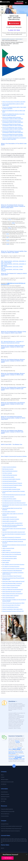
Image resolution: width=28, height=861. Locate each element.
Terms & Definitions (5, 813)
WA (22, 841)
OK (5, 841)
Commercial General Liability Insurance (11, 479)
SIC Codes (3, 801)
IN (20, 838)
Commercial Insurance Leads (7, 781)
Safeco (16, 756)
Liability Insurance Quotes (8, 548)
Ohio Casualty (12, 753)
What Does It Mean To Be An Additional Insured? (13, 581)
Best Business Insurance (7, 469)
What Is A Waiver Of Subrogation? (10, 587)
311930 (13, 223)
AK (1, 848)
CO (7, 838)
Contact (2, 777)
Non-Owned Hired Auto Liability (9, 558)
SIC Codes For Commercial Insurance (10, 566)
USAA (20, 758)
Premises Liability (6, 560)
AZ (4, 838)
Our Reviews (3, 784)
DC (11, 838)
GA (15, 838)
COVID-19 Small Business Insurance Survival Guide (13, 494)
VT (20, 841)
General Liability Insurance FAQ (9, 521)
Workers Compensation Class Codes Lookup (12, 609)
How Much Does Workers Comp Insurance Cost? (11, 828)
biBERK (18, 742)
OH (3, 841)
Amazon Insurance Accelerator (9, 467)
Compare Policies (4, 823)
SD (12, 841)
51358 (2, 269)
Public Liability (5, 562)
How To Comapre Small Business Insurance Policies (14, 539)
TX (15, 841)
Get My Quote (18, 3)
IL (19, 838)
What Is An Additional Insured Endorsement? (12, 589)
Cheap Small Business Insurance (9, 475)
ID (17, 838)
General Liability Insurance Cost (9, 517)
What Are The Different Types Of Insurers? (12, 576)
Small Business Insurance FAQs (7, 811)
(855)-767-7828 (19, 1)
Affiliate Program (4, 779)
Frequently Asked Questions (7, 809)
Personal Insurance (5, 794)
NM (26, 839)
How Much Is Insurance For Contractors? (11, 537)
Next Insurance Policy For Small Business (11, 554)
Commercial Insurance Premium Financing (12, 483)
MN (8, 839)
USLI (23, 758)
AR (3, 838)
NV (20, 839)
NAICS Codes (3, 798)
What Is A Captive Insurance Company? (11, 585)
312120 (7, 240)
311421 (9, 219)
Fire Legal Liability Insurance (8, 511)
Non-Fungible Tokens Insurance (9, 556)
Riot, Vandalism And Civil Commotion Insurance (13, 564)
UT (17, 841)
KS (22, 838)
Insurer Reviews (4, 791)
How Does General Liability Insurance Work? (12, 523)
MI (6, 839)
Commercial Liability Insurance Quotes (11, 489)
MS (12, 839)
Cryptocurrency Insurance (8, 496)
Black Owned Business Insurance (9, 471)
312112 (7, 233)
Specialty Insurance (5, 796)
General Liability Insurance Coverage (10, 519)
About (2, 774)
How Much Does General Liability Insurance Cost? (13, 532)
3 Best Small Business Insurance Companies (10, 830)
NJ (24, 839)
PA (8, 841)
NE (19, 839)
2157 (2, 341)
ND (17, 839)
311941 (9, 227)
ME (5, 839)
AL (1, 838)
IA (18, 838)
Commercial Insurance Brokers (9, 481)
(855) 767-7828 (15, 30)
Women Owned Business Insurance (10, 607)
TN (14, 841)
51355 (2, 261)
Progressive (11, 756)
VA (18, 841)
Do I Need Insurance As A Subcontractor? (11, 500)
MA (1, 839)
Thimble (10, 758)
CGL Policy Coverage (7, 473)
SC (11, 841)
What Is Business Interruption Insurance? (11, 591)
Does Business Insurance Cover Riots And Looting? (14, 502)
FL (14, 838)
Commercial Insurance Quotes (9, 487)
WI (23, 841)
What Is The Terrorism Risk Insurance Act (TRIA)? (13, 603)
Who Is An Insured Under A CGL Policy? (11, 605)
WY (1, 842)
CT (9, 838)
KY (23, 838)
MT (14, 839)
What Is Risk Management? (8, 597)
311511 (7, 237)
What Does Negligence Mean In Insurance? (12, 583)
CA (6, 838)
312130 (7, 244)
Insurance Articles (5, 816)
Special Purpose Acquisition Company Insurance (13, 568)
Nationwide (11, 751)
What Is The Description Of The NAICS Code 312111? (13, 101)
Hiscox (10, 749)
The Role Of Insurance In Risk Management (12, 570)
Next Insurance (19, 751)
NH (22, 839)
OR (6, 841)
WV (25, 841)
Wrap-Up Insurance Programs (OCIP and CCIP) (13, 611)
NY (1, 841)
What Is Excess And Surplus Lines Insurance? (12, 593)
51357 (2, 266)
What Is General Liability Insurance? (10, 595)
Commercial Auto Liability (8, 477)
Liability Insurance (6, 550)
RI (9, 841)
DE (12, 838)
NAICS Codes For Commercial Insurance (11, 552)
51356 (2, 263)
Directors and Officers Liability (9, 498)
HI (3, 848)
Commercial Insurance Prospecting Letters (12, 485)
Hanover (19, 747)
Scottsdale (21, 756)
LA (25, 838)
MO (10, 839)
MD (3, 839)
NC (15, 839)
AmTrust (17, 740)
